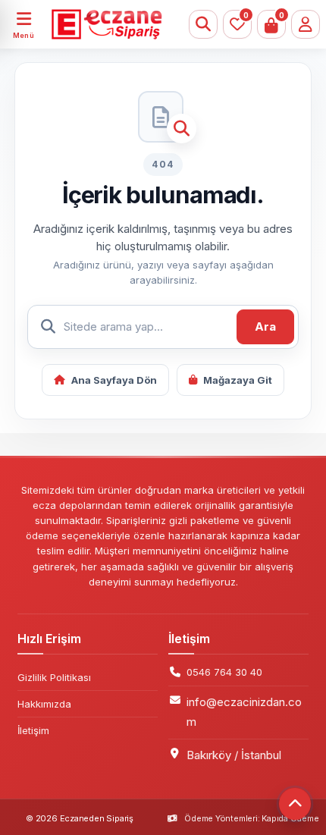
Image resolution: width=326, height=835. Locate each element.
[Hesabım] (305, 24)
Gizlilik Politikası (54, 677)
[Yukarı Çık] (295, 804)
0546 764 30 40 (224, 672)
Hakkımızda (44, 704)
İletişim (33, 730)
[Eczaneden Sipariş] (94, 24)
